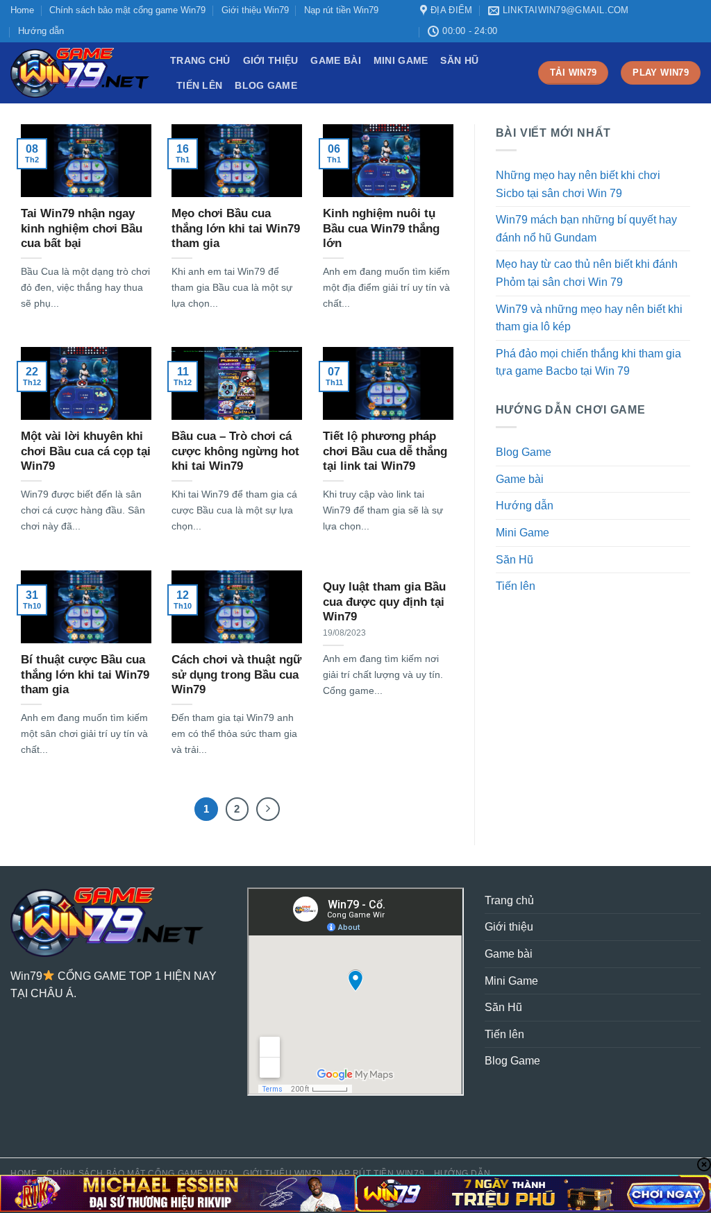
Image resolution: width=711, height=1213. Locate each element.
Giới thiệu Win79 (255, 10)
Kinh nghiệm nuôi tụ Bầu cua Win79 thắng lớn (381, 228)
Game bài (335, 60)
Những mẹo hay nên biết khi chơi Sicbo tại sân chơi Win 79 (578, 184)
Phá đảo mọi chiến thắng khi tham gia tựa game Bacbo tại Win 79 (588, 363)
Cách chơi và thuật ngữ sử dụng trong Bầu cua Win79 (236, 674)
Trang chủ (200, 60)
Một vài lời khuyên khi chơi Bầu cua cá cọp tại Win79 (86, 451)
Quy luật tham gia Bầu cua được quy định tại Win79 (384, 601)
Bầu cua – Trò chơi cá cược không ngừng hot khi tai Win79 (235, 451)
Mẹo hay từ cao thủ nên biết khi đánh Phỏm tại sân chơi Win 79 (587, 273)
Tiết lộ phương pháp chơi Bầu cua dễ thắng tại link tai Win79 (385, 451)
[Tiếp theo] (268, 809)
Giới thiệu (271, 60)
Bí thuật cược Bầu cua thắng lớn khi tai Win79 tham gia (85, 674)
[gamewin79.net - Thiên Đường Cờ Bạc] (79, 73)
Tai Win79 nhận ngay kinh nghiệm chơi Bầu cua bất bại (81, 228)
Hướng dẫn (41, 31)
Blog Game (266, 85)
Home (22, 10)
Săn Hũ (459, 60)
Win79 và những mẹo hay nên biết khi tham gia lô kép (589, 318)
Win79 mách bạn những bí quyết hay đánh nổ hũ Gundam (586, 229)
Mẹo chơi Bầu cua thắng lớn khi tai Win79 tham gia (236, 228)
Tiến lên (199, 85)
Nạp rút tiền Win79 (341, 10)
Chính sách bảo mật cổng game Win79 (127, 10)
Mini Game (401, 60)
